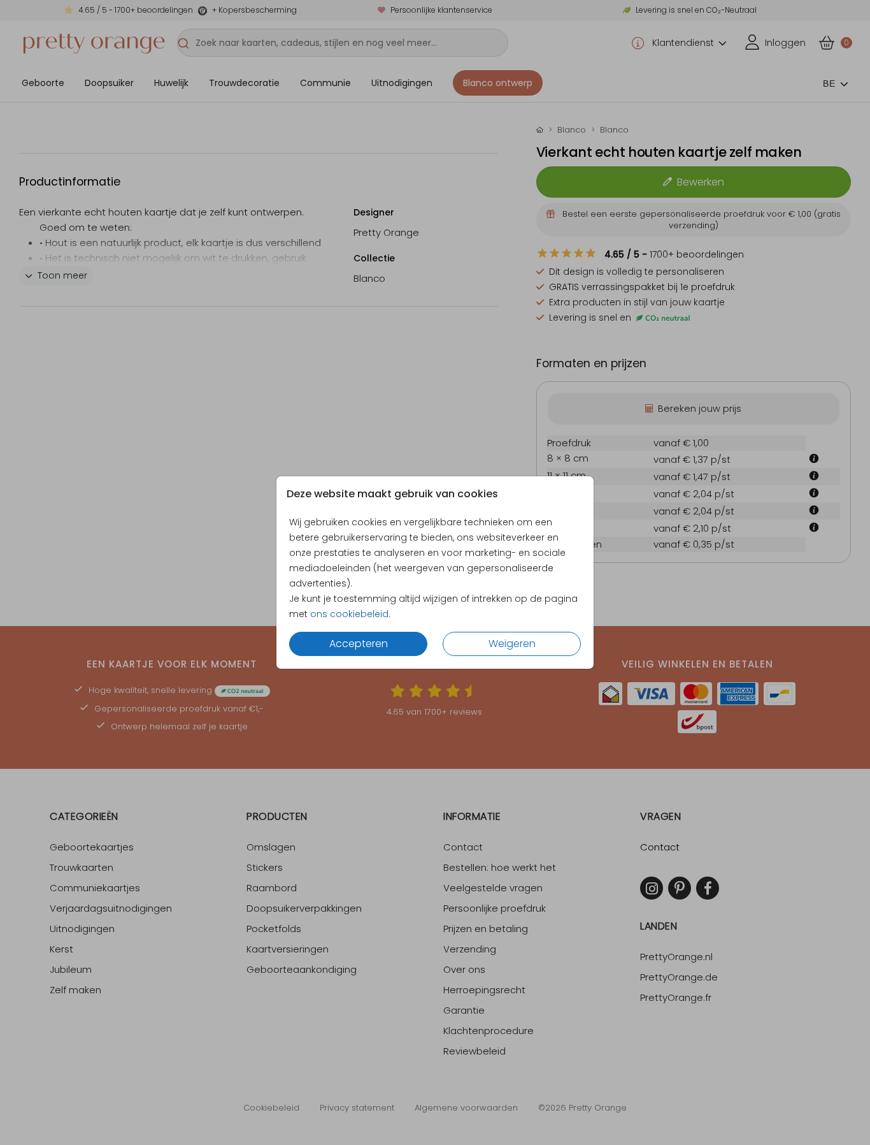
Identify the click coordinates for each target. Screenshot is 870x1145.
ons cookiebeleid (349, 614)
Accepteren (358, 643)
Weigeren (512, 643)
